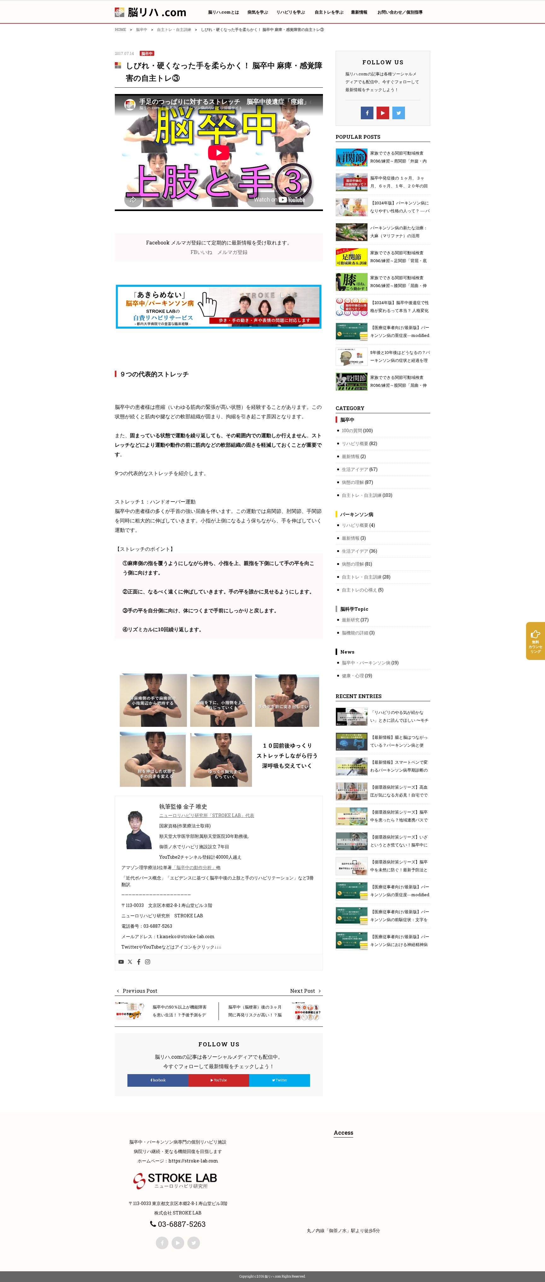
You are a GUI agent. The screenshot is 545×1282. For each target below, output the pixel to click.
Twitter (281, 1080)
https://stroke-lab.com (193, 1161)
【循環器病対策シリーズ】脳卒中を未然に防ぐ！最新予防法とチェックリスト (399, 869)
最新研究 (351, 620)
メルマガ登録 (232, 252)
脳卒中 (141, 29)
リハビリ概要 (355, 443)
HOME (120, 29)
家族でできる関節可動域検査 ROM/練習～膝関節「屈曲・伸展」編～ (398, 285)
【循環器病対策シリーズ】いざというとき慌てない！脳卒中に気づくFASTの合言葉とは (399, 845)
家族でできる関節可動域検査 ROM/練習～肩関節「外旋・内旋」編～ (398, 161)
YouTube (220, 1080)
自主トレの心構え (359, 590)
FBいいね (201, 252)
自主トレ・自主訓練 (174, 29)
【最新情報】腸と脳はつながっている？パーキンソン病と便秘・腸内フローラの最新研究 (399, 745)
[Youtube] (121, 962)
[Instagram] (147, 962)
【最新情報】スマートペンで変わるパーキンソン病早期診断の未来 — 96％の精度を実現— (399, 770)
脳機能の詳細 (355, 633)
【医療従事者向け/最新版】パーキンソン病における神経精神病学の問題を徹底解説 (399, 944)
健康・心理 (353, 676)
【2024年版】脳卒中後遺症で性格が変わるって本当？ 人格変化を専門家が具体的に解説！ (399, 310)
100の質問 (352, 430)
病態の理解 (353, 482)
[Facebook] (139, 962)
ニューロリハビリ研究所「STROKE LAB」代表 (206, 815)
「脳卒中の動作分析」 (194, 867)
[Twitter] (130, 962)
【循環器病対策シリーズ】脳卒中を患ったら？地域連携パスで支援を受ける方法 (399, 820)
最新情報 (351, 456)
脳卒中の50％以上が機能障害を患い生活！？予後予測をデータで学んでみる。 (180, 1015)
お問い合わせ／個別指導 (400, 12)
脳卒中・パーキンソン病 (366, 663)
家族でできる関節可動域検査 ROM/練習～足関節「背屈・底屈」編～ (398, 260)
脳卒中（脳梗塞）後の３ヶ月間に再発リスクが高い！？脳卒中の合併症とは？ (255, 1015)
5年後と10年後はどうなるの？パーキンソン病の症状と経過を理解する (400, 360)
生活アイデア (355, 469)
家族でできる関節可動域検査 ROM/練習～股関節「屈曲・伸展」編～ (398, 385)
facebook (159, 1080)
